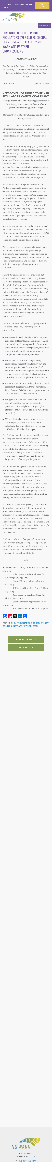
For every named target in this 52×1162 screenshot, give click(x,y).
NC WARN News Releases (25, 626)
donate (44, 25)
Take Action (42, 5)
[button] (47, 17)
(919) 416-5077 (29, 1161)
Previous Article (26, 639)
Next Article (26, 647)
